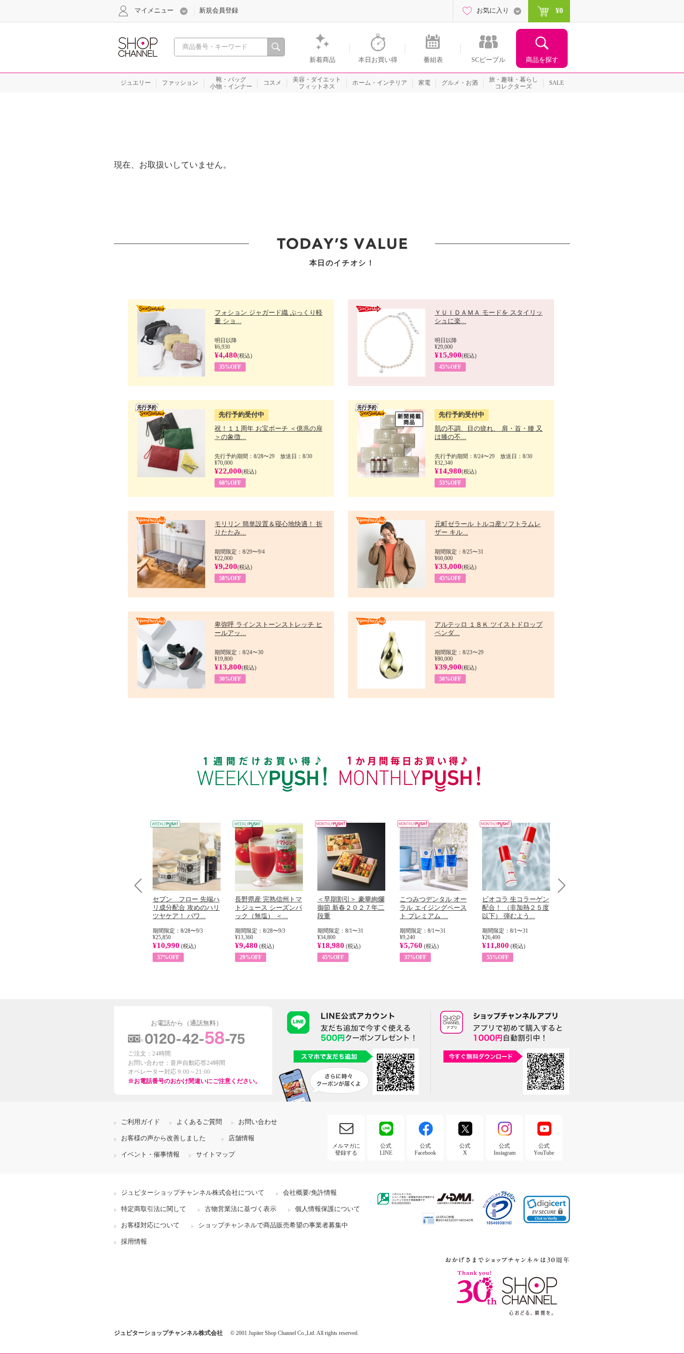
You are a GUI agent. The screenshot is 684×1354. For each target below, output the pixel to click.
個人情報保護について (327, 1208)
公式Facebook (425, 1149)
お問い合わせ (257, 1121)
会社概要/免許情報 (310, 1192)
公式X (464, 1149)
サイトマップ (215, 1154)
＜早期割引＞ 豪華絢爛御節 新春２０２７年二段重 (350, 908)
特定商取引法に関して (153, 1208)
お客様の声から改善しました (163, 1138)
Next (558, 885)
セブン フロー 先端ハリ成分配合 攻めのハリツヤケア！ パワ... (186, 908)
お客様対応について (150, 1225)
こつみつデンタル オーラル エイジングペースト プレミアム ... (433, 908)
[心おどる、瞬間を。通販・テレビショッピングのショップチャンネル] (137, 46)
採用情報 (134, 1241)
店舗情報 (241, 1138)
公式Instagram (505, 1149)
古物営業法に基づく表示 (240, 1208)
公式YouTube (544, 1149)
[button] (546, 1209)
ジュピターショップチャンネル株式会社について (192, 1192)
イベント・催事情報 (150, 1154)
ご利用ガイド (140, 1121)
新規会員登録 (218, 10)
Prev (141, 885)
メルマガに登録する (346, 1149)
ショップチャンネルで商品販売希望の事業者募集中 (273, 1225)
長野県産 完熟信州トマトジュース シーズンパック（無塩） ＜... (268, 908)
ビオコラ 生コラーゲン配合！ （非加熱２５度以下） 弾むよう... (515, 908)
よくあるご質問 (199, 1121)
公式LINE (386, 1149)
